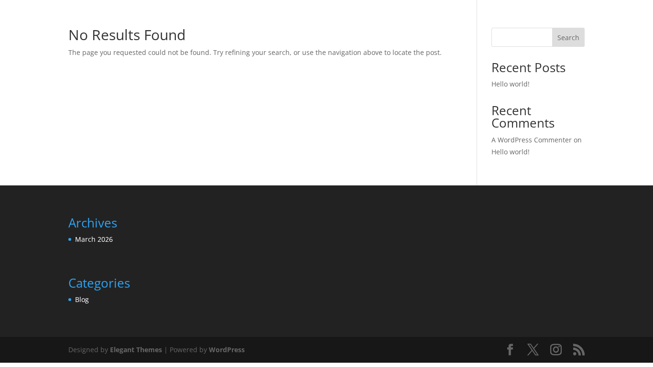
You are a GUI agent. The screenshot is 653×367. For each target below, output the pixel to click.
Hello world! (510, 83)
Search (568, 37)
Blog (82, 299)
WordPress (227, 349)
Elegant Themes (136, 349)
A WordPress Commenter (531, 139)
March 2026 (94, 239)
